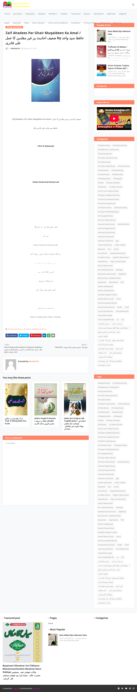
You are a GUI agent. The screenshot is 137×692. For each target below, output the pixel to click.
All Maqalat (117, 178)
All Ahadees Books (120, 145)
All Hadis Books (117, 170)
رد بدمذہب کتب (117, 324)
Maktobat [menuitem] (111, 13)
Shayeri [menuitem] (87, 13)
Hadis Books (103, 261)
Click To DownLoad (45, 146)
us (118, 319)
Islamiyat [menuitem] (17, 22)
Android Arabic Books (106, 224)
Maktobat (122, 274)
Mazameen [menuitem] (99, 13)
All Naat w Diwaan (113, 183)
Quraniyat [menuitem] (17, 13)
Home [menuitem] (7, 13)
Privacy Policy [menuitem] (90, 22)
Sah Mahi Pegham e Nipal (107, 295)
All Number (102, 187)
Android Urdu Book (105, 241)
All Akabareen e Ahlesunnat (108, 149)
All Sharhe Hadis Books (106, 203)
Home (50, 623)
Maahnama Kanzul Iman (107, 274)
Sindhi (119, 307)
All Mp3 (101, 183)
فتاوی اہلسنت (103, 336)
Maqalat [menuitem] (41, 13)
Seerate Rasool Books (106, 307)
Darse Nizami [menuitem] (38, 22)
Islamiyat (119, 270)
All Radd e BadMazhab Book (34, 329)
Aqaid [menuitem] (6, 22)
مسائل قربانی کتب (115, 353)
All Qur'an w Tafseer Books (108, 191)
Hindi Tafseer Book (105, 266)
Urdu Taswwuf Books (106, 319)
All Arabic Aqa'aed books (107, 158)
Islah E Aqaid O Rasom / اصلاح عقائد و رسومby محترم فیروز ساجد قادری (45, 421)
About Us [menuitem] (117, 22)
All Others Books (115, 187)
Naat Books (113, 282)
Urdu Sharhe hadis (105, 315)
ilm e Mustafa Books (105, 270)
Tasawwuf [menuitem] (75, 13)
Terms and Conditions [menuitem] (58, 22)
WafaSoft (15, 48)
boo (109, 249)
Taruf (127, 307)
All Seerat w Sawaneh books (108, 199)
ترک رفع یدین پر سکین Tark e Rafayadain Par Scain (15, 421)
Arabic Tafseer (120, 245)
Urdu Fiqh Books (122, 311)
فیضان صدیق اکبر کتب (105, 344)
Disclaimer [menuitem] (76, 22)
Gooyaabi (36, 688)
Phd (122, 282)
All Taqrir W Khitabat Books (108, 212)
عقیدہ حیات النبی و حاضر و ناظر (109, 332)
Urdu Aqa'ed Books (105, 311)
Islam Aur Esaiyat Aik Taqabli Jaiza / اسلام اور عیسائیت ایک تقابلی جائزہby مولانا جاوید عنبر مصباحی (75, 423)
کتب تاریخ (119, 348)
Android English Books (106, 228)
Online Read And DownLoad (46, 182)
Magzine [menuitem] (123, 13)
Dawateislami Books (117, 253)
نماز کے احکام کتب (104, 365)
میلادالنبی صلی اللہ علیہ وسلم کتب (109, 361)
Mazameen (102, 282)
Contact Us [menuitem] (105, 22)
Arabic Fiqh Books (105, 245)
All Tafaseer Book (104, 208)
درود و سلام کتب (103, 324)
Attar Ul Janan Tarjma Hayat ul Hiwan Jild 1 (118, 67)
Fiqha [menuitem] (26, 22)
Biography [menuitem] (30, 13)
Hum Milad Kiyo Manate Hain (119, 32)
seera (118, 299)
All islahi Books (103, 174)
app (117, 241)
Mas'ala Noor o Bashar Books (109, 278)
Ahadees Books (104, 145)
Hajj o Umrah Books (118, 261)
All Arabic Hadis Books (106, 166)
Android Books (123, 224)
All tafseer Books (120, 208)
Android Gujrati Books (106, 232)
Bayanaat (101, 249)
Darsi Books (102, 253)
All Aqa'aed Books (15, 329)
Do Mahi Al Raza (104, 257)
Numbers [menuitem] (53, 13)
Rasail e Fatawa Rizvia (106, 290)
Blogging (15, 688)
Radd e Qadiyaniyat (105, 286)
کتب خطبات (102, 353)
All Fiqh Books (103, 170)
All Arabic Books (104, 162)
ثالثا (122, 319)
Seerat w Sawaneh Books (107, 303)
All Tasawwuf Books (105, 216)
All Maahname (117, 174)
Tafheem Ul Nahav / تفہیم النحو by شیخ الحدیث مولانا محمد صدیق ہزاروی (119, 50)
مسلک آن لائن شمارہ (105, 357)
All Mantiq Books (104, 178)
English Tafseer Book (121, 257)
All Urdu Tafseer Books (106, 220)
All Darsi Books (124, 166)
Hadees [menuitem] (64, 13)
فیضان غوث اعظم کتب (105, 348)
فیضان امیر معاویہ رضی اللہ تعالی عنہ (111, 340)
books (116, 249)
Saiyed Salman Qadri (106, 299)
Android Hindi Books (106, 237)
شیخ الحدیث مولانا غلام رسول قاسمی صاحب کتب (113, 328)
